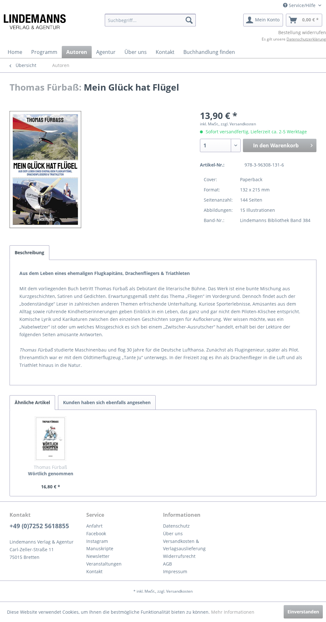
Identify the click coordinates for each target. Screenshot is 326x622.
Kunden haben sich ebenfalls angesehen (107, 402)
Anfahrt (94, 526)
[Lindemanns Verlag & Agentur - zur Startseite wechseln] (34, 22)
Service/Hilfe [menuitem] (302, 5)
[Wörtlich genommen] (50, 438)
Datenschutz (176, 526)
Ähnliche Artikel (32, 402)
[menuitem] (150, 20)
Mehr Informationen (232, 612)
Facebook (96, 533)
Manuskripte (99, 548)
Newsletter (98, 556)
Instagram (97, 541)
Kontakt (94, 571)
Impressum (175, 571)
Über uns (173, 533)
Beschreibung (29, 252)
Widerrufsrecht (179, 556)
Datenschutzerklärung (306, 39)
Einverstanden (303, 612)
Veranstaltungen (104, 564)
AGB (167, 564)
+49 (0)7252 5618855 (39, 526)
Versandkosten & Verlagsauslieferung (184, 545)
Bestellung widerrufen (302, 32)
